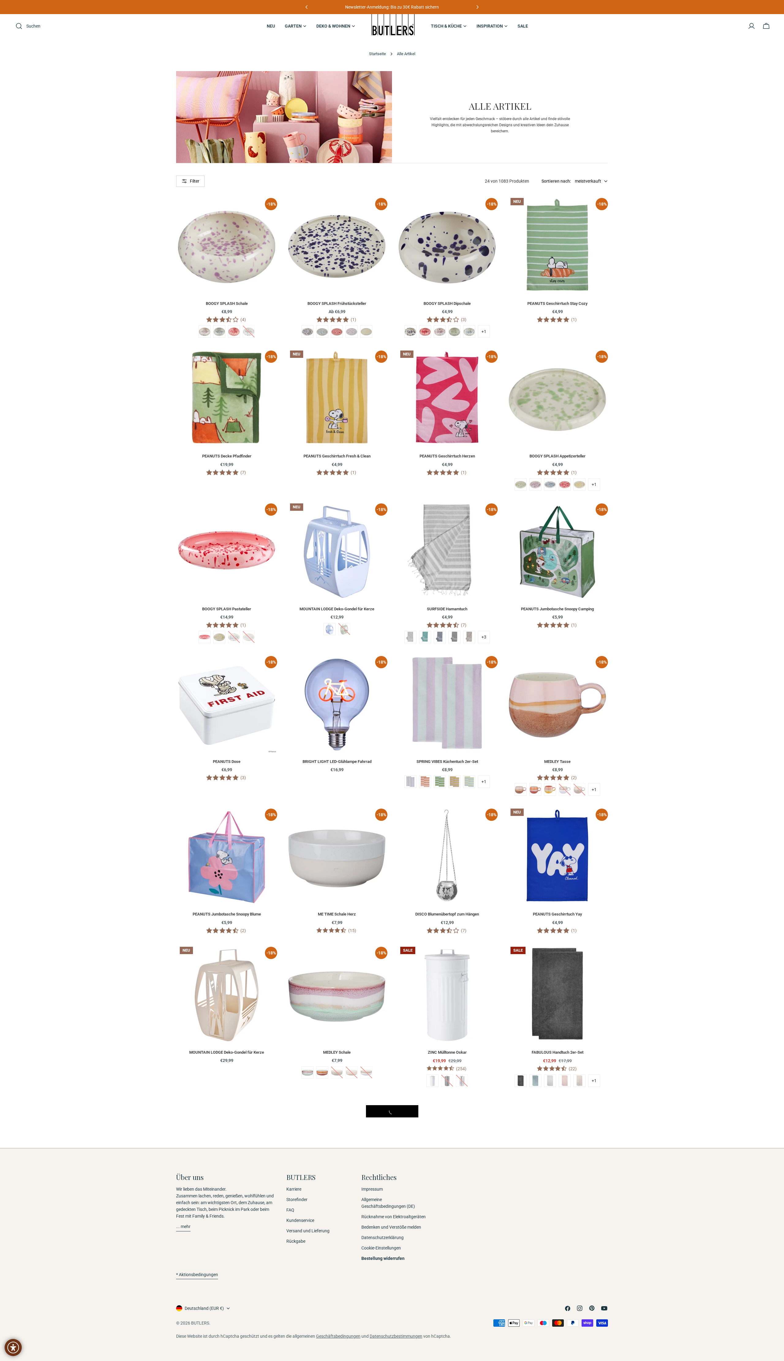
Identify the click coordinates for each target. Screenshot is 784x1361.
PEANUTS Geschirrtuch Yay (557, 914)
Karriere (293, 1189)
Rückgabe (295, 1241)
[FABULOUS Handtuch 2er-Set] (557, 993)
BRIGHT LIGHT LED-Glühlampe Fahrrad (337, 761)
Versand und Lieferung (308, 1231)
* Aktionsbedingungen (197, 1274)
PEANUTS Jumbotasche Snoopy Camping (557, 609)
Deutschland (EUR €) (204, 1308)
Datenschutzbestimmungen (396, 1336)
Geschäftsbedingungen (338, 1336)
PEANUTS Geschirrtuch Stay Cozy (557, 303)
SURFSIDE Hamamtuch (447, 609)
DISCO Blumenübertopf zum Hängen (447, 914)
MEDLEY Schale (337, 1052)
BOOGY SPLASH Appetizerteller (558, 456)
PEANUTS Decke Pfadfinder (226, 456)
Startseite (377, 53)
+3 (483, 637)
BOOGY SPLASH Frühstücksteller (336, 303)
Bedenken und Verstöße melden (391, 1227)
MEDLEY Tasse (557, 761)
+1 (483, 331)
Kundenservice (300, 1220)
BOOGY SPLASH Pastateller (226, 609)
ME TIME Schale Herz (337, 914)
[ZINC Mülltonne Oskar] (447, 993)
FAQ (290, 1210)
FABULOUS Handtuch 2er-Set (557, 1052)
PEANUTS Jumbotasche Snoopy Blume (227, 914)
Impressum (372, 1189)
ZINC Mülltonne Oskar (447, 1052)
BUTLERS (200, 1323)
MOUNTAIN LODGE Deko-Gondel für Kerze (337, 609)
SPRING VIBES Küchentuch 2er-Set (447, 761)
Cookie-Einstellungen (381, 1248)
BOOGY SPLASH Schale (227, 303)
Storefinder (296, 1199)
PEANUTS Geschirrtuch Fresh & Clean (337, 456)
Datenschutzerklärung (382, 1237)
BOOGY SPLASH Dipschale (447, 303)
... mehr (183, 1226)
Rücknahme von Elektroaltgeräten (393, 1217)
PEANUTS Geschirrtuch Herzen (447, 456)
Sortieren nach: (556, 181)
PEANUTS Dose (226, 761)
